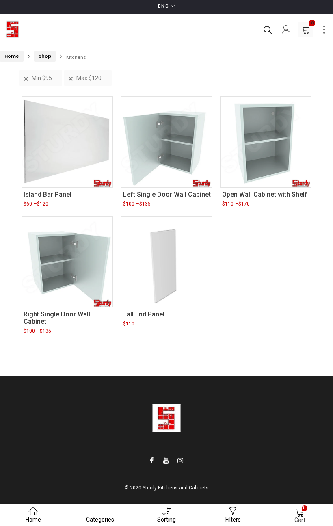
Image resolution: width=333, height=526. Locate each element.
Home (11, 56)
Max (89, 78)
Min (42, 78)
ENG (163, 6)
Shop (45, 56)
